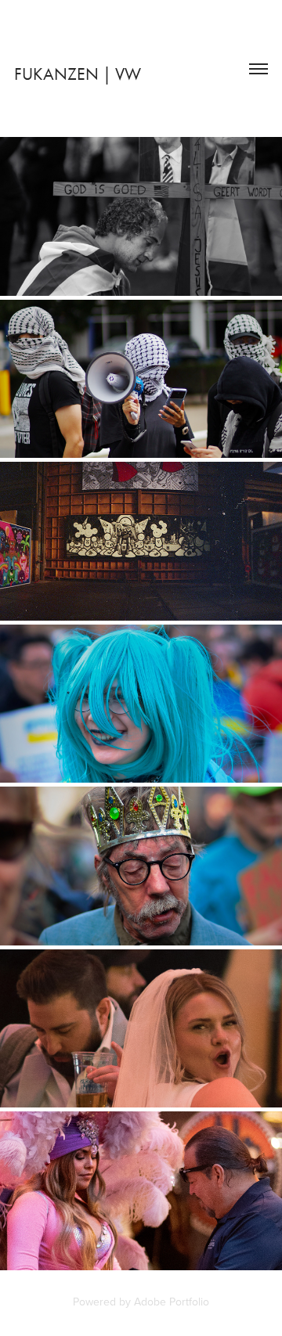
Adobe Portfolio (171, 1301)
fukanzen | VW (77, 74)
